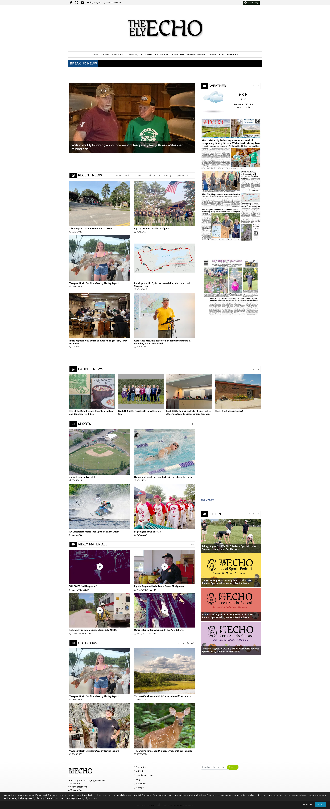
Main (127, 175)
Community (165, 175)
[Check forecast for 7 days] (213, 102)
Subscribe (141, 767)
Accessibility (253, 2)
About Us (141, 783)
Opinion (180, 175)
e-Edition (140, 771)
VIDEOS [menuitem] (212, 54)
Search (232, 767)
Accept (320, 804)
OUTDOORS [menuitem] (118, 54)
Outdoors (150, 175)
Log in (139, 779)
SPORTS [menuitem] (105, 54)
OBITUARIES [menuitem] (161, 54)
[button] (192, 544)
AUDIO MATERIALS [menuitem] (228, 54)
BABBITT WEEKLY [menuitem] (196, 54)
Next (193, 118)
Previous (71, 118)
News (118, 175)
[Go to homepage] (165, 28)
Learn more (307, 804)
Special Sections (144, 775)
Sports (137, 175)
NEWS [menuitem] (95, 54)
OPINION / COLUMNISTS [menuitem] (140, 54)
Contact (140, 788)
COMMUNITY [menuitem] (177, 54)
